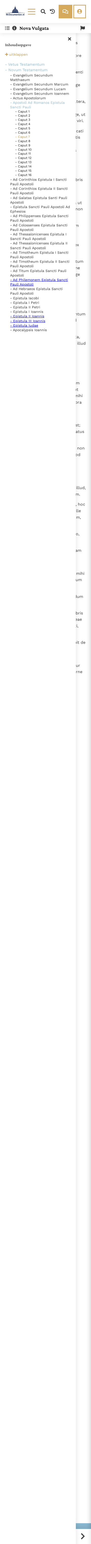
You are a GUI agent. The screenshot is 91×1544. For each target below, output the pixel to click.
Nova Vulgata (34, 28)
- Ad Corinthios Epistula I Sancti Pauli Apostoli (38, 181)
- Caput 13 (23, 162)
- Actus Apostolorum (28, 98)
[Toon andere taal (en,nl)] (82, 28)
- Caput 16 (23, 175)
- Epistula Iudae (24, 325)
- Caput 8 (22, 141)
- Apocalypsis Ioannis (28, 330)
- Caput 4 (22, 124)
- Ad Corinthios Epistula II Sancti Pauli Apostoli (39, 191)
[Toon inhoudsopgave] (7, 28)
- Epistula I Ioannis (26, 312)
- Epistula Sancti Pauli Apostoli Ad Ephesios (40, 209)
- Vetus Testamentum (25, 64)
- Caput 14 (23, 166)
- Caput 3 (22, 120)
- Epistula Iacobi (24, 298)
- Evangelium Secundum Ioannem (39, 94)
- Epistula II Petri (25, 307)
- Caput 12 (23, 158)
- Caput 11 (23, 153)
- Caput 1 (22, 111)
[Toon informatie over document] (14, 28)
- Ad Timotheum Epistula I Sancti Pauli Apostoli (39, 254)
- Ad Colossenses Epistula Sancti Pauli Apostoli (38, 227)
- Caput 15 (23, 170)
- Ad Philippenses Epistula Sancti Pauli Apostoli (39, 218)
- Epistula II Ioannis (27, 316)
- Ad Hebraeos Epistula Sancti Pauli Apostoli (36, 291)
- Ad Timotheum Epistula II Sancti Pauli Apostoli (40, 263)
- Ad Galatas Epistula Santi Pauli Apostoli (38, 200)
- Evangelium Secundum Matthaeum (31, 77)
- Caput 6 (22, 132)
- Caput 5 (22, 128)
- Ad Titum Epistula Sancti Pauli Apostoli (38, 273)
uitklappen (18, 54)
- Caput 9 (22, 145)
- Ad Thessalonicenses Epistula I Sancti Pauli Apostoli (38, 236)
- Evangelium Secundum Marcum (39, 84)
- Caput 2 (22, 115)
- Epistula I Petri (24, 303)
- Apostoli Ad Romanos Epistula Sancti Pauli (37, 105)
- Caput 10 (23, 149)
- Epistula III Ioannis (27, 321)
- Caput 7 (22, 137)
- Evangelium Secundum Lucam (38, 89)
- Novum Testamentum (26, 70)
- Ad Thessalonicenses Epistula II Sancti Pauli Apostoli (38, 245)
